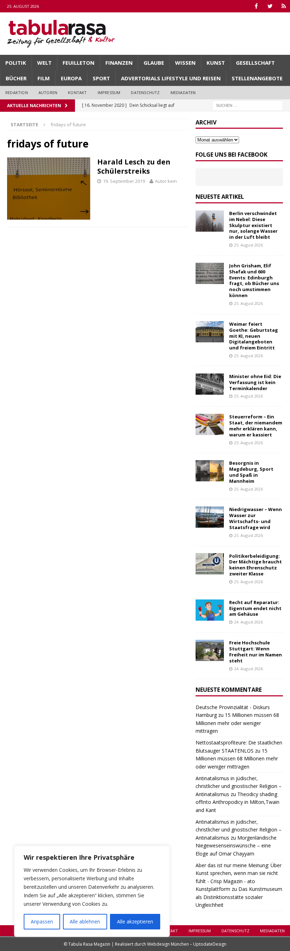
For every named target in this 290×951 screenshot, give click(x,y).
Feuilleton (78, 62)
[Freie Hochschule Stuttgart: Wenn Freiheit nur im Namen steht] (210, 650)
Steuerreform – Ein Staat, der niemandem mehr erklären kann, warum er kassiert (255, 425)
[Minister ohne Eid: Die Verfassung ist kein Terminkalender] (210, 384)
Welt (44, 62)
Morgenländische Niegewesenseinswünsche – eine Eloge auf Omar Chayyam (236, 845)
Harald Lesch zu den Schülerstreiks (133, 166)
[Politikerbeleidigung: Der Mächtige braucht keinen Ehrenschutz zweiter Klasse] (210, 563)
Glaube (154, 62)
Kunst (216, 62)
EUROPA (71, 78)
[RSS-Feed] (284, 6)
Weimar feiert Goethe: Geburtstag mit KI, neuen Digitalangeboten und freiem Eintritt (253, 336)
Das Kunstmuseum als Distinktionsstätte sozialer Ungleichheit (239, 897)
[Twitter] (270, 6)
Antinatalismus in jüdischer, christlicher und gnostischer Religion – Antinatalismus (239, 786)
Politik (15, 62)
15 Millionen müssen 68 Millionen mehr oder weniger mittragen (237, 723)
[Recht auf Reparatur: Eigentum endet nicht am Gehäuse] (210, 610)
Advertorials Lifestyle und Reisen (171, 78)
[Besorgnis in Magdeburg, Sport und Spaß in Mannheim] (210, 470)
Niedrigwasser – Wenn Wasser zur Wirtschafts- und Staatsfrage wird (255, 518)
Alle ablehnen (85, 921)
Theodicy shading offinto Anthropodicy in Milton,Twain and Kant (237, 802)
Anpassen (42, 921)
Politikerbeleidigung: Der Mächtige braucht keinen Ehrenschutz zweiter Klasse (255, 565)
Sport (101, 78)
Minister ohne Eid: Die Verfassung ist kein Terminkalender (255, 382)
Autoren (48, 92)
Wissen (185, 62)
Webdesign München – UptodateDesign (186, 944)
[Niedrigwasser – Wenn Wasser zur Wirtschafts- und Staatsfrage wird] (210, 517)
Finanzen (119, 62)
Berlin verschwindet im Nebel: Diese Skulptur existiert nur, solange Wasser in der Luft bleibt (253, 225)
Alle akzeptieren (135, 921)
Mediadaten (183, 92)
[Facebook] (256, 6)
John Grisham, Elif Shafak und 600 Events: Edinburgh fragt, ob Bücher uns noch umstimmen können (254, 280)
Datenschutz (145, 92)
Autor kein (166, 181)
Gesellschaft (255, 62)
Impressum (109, 92)
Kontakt (77, 92)
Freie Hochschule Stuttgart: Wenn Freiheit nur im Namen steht (255, 651)
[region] (92, 891)
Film (43, 78)
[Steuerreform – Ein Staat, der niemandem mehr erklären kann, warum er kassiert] (210, 424)
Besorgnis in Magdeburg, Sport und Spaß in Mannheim (251, 472)
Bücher (16, 78)
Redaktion (16, 92)
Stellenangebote (257, 78)
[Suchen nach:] (247, 105)
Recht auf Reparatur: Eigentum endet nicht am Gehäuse (255, 608)
